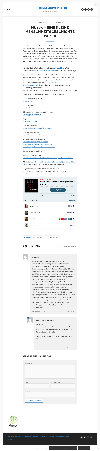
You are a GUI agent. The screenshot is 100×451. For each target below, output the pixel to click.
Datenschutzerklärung (62, 436)
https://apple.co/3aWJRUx (32, 115)
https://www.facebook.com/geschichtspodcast (39, 144)
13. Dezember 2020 (43, 23)
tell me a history (59, 68)
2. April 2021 (43, 347)
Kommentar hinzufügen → (68, 246)
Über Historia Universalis (14, 436)
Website (27, 391)
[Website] (69, 206)
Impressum (11, 439)
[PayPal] (73, 212)
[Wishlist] (73, 206)
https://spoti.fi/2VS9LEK (31, 121)
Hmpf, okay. (54, 448)
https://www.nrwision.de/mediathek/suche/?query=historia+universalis (48, 158)
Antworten (71, 311)
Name (27, 382)
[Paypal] (71, 206)
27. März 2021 (39, 311)
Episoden (35, 436)
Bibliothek (44, 436)
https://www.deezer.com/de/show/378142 (37, 128)
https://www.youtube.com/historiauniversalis (39, 147)
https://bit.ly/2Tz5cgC (30, 101)
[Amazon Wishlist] (73, 225)
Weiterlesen (84, 448)
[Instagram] (66, 212)
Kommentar (29, 363)
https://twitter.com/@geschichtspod (35, 142)
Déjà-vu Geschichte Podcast (45, 71)
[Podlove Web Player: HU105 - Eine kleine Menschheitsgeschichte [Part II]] (50, 189)
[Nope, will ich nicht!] (98, 448)
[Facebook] (71, 212)
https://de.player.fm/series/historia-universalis (39, 135)
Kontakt (51, 436)
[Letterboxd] (59, 219)
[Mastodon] (69, 219)
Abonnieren (27, 436)
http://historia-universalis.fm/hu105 (35, 108)
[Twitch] (69, 212)
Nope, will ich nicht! (69, 448)
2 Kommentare (57, 23)
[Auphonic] (71, 219)
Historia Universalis (50, 8)
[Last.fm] (61, 219)
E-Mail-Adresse (56, 382)
